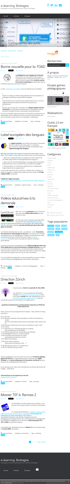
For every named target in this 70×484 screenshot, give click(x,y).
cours (57, 229)
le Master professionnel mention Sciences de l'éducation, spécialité (23, 413)
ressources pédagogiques (30, 266)
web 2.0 (49, 207)
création (49, 172)
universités (25, 433)
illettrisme (50, 184)
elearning (50, 226)
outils (49, 193)
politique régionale (52, 195)
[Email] (60, 5)
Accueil (6, 16)
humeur (24, 381)
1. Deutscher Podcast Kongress (30, 295)
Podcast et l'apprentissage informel (25, 298)
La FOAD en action (52, 188)
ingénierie (50, 186)
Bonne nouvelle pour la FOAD (23, 66)
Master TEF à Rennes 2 (18, 394)
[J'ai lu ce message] (68, 481)
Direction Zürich (13, 279)
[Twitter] (51, 5)
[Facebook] (48, 5)
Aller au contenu (5, 1)
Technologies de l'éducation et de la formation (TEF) (21, 414)
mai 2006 (20, 50)
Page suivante (42, 442)
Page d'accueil (12, 50)
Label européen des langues (22, 134)
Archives (16, 16)
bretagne (51, 229)
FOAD (57, 226)
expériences (51, 179)
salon (48, 202)
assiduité (50, 160)
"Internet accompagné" (13, 89)
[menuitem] (6, 16)
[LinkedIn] (56, 5)
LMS (57, 235)
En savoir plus (8, 482)
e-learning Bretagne (15, 5)
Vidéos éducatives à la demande (18, 200)
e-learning (37, 121)
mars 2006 (3, 50)
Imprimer (21, 70)
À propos (27, 16)
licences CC (50, 190)
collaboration (51, 167)
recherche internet (52, 198)
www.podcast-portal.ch (8, 377)
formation (51, 235)
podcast (64, 229)
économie (25, 121)
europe (49, 177)
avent (49, 165)
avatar (49, 163)
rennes (64, 226)
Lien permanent (7, 121)
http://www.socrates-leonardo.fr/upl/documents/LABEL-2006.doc (23, 181)
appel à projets (26, 185)
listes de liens (51, 116)
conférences (51, 170)
